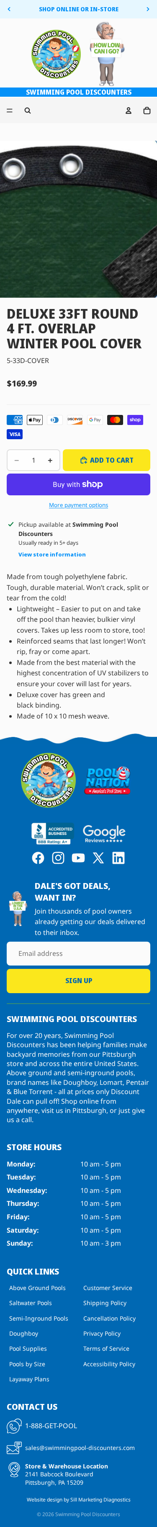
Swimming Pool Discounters (87, 1514)
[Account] (128, 110)
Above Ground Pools (37, 1288)
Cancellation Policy (109, 1318)
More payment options (78, 505)
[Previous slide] (9, 9)
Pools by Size (27, 1363)
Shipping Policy (104, 1303)
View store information (52, 554)
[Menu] (9, 110)
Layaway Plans (29, 1379)
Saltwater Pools (30, 1303)
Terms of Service (106, 1348)
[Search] (27, 110)
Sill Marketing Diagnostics (100, 1499)
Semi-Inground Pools (38, 1318)
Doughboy (23, 1333)
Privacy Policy (102, 1333)
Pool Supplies (28, 1348)
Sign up (78, 980)
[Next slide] (148, 9)
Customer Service (107, 1288)
